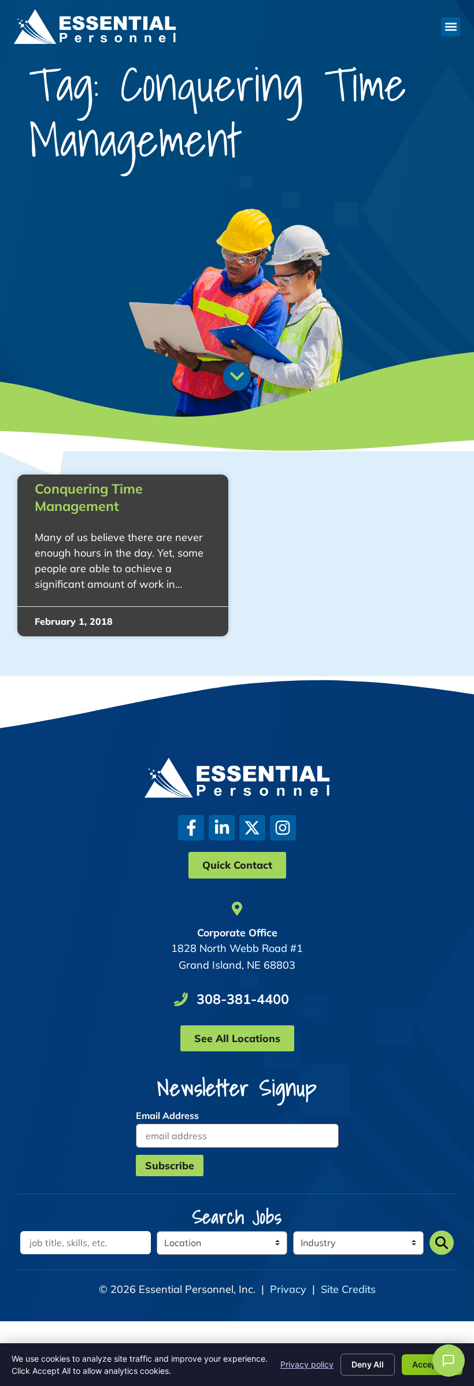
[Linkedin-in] (222, 828)
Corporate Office (237, 932)
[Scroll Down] (237, 376)
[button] (450, 26)
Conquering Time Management (89, 497)
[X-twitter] (252, 828)
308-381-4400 (243, 999)
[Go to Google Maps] (237, 909)
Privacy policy (307, 1364)
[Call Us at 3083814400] (181, 999)
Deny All (367, 1364)
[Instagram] (283, 828)
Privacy (288, 1289)
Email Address (167, 1115)
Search (441, 1243)
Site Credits (348, 1289)
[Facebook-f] (191, 828)
